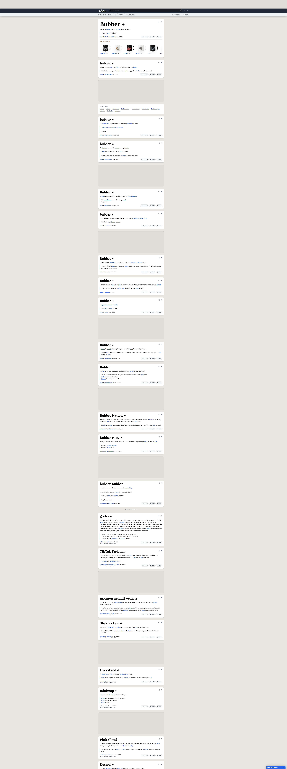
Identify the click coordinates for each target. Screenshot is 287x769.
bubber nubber (135, 109)
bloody (123, 538)
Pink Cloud (102, 755)
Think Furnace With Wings (110, 37)
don (113, 266)
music (102, 522)
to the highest (124, 674)
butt (109, 496)
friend (108, 29)
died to (113, 222)
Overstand (102, 681)
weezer (117, 148)
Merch (160, 37)
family (155, 602)
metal (115, 538)
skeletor (118, 222)
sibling (130, 488)
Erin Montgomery (108, 74)
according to (106, 127)
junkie (135, 67)
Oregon (117, 492)
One (107, 124)
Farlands (115, 561)
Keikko (106, 312)
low (135, 558)
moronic (139, 263)
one (111, 67)
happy (118, 749)
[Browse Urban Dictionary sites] (103, 10)
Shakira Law (102, 636)
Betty (102, 377)
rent (126, 71)
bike (131, 349)
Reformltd (109, 636)
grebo (101, 542)
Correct (104, 124)
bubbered (102, 111)
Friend (103, 698)
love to (110, 200)
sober (158, 744)
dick (104, 425)
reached (104, 561)
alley (118, 71)
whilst (136, 218)
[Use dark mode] (187, 10)
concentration (108, 305)
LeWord (107, 706)
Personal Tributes (130, 14)
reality (131, 746)
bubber (101, 74)
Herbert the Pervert (112, 429)
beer (142, 375)
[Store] (184, 10)
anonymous (107, 226)
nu (112, 538)
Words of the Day (102, 14)
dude (124, 749)
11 (151, 678)
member (133, 263)
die (120, 151)
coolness (124, 156)
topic (110, 674)
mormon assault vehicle (105, 613)
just (109, 222)
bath (105, 308)
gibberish (114, 445)
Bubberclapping (155, 109)
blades (135, 196)
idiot (155, 442)
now (123, 288)
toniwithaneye (109, 755)
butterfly (130, 196)
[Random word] (181, 11)
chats (132, 218)
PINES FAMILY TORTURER (113, 564)
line (130, 608)
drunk (137, 71)
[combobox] (145, 10)
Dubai (122, 631)
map (102, 695)
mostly (108, 695)
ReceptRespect (108, 358)
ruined (137, 288)
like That (129, 124)
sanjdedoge (107, 272)
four (136, 422)
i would (106, 200)
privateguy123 (110, 451)
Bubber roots (145, 109)
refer (135, 627)
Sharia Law (110, 627)
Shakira (130, 631)
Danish (103, 349)
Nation (151, 419)
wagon (117, 602)
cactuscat (106, 542)
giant (102, 196)
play (108, 422)
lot (111, 308)
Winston (103, 379)
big (111, 425)
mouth (124, 200)
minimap (102, 706)
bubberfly (109, 111)
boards (127, 148)
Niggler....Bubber (108, 135)
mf (104, 371)
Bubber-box (116, 109)
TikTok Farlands (103, 564)
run (160, 353)
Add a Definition (176, 14)
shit (154, 425)
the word (112, 263)
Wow (103, 151)
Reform (119, 627)
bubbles (116, 305)
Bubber (101, 37)
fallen (117, 67)
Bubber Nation (125, 109)
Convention (119, 127)
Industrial (125, 610)
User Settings (185, 14)
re (105, 33)
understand (105, 674)
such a (108, 33)
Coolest (104, 148)
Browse (110, 14)
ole (105, 29)
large (102, 305)
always (118, 29)
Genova (114, 127)
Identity (121, 14)
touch (124, 746)
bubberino (117, 111)
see (107, 353)
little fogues (111, 503)
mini (120, 602)
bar (132, 371)
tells (111, 695)
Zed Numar (107, 292)
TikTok (111, 561)
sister (126, 266)
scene (122, 522)
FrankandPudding (108, 382)
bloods (159, 285)
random (109, 445)
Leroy (102, 678)
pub (130, 371)
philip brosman (108, 159)
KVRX (113, 613)
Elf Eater (108, 681)
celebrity (109, 349)
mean (121, 529)
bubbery (108, 109)
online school (143, 218)
